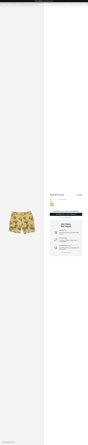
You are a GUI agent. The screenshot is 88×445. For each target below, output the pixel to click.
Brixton (52, 197)
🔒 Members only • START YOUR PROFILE (66, 214)
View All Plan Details (66, 252)
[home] (44, 4)
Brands (16, 4)
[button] (10, 5)
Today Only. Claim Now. (44, 1)
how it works (66, 4)
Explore (4, 4)
